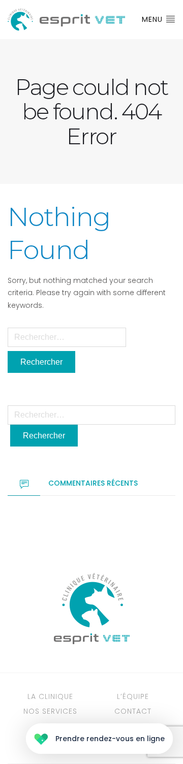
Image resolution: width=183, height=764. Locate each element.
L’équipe (133, 696)
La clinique (50, 696)
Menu (153, 19)
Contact (132, 711)
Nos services (50, 711)
